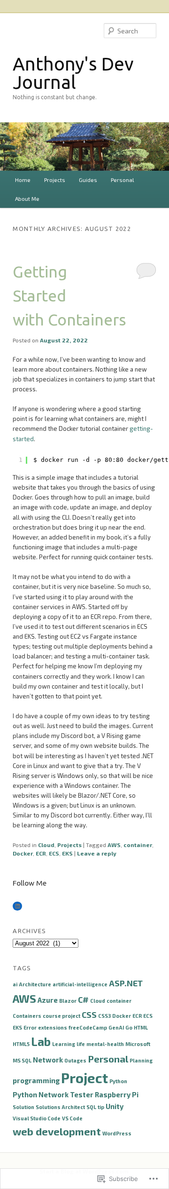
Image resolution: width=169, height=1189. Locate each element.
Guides (88, 179)
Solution (23, 1107)
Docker (23, 853)
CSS (89, 1014)
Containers (27, 1016)
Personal (122, 179)
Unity (114, 1106)
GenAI (116, 1027)
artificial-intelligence (80, 984)
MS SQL (22, 1060)
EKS (67, 853)
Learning (63, 1044)
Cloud (46, 844)
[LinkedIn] (17, 906)
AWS (114, 844)
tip (101, 1107)
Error (30, 1027)
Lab (41, 1041)
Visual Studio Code (37, 1118)
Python (118, 1081)
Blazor (68, 1001)
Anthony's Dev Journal (73, 73)
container (137, 844)
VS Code (72, 1118)
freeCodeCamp (88, 1027)
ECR (41, 853)
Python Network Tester (53, 1094)
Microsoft (137, 1044)
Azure (48, 1000)
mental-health (105, 1044)
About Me (27, 198)
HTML (141, 1027)
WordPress (116, 1133)
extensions (52, 1027)
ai (15, 984)
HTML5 (21, 1044)
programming (36, 1080)
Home (23, 179)
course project (61, 1016)
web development (57, 1131)
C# (83, 999)
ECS (54, 853)
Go (128, 1027)
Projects (54, 179)
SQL (91, 1107)
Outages (75, 1060)
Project (84, 1078)
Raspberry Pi (116, 1094)
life (81, 1044)
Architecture (35, 984)
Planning (141, 1060)
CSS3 (104, 1016)
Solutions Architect (60, 1107)
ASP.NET (126, 983)
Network (48, 1059)
